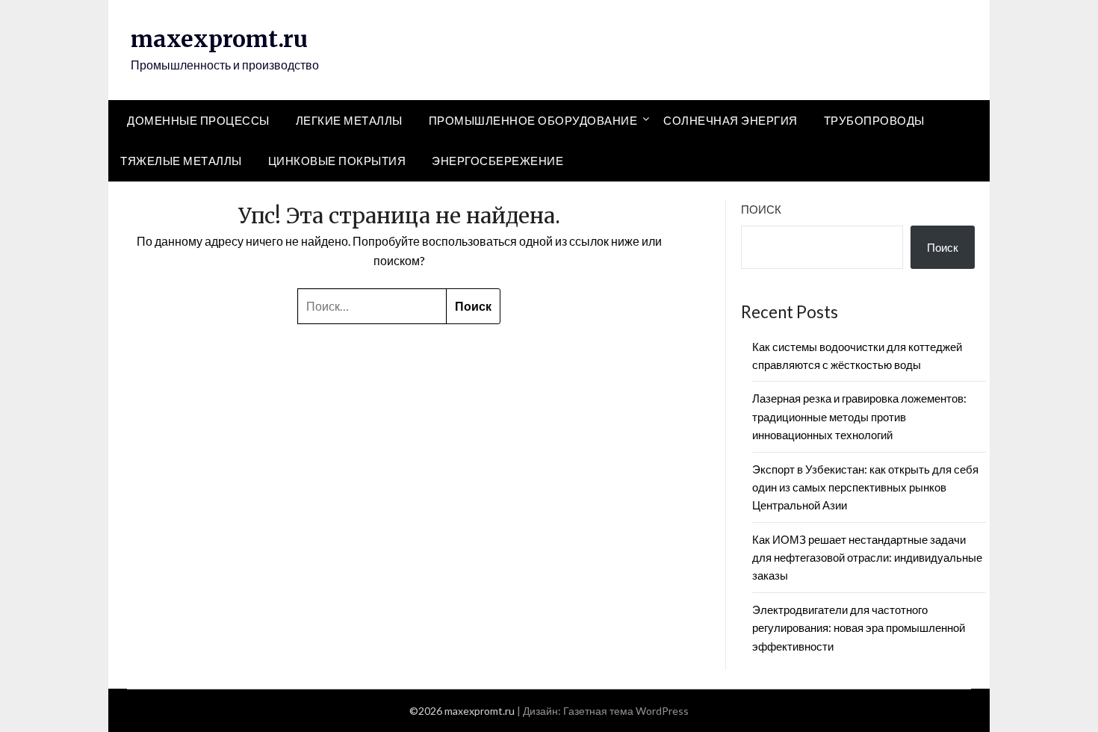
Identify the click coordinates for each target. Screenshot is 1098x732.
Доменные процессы (198, 120)
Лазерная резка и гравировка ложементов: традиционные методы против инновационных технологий (859, 416)
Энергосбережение (497, 160)
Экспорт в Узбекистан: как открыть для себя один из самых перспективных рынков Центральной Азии (865, 487)
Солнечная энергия (730, 120)
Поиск (761, 209)
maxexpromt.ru (219, 39)
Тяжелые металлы (181, 160)
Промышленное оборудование (533, 120)
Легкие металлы (349, 120)
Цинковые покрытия (337, 160)
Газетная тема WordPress (626, 710)
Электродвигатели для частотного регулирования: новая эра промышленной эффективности (858, 628)
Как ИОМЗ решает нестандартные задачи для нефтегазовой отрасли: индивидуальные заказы (867, 558)
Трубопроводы (874, 120)
